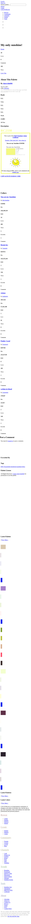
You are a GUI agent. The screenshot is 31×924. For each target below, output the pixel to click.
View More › (4, 540)
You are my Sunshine (8, 197)
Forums (6, 841)
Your (5, 466)
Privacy (6, 904)
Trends (6, 17)
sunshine (19, 466)
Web (5, 861)
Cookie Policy (8, 908)
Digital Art (7, 855)
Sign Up (3, 3)
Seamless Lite (8, 887)
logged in (10, 441)
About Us (6, 901)
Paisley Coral (5, 341)
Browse (6, 12)
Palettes (6, 820)
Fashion (6, 856)
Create (2, 8)
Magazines (7, 875)
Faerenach (5, 344)
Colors (6, 818)
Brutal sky (4, 245)
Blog (5, 846)
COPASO (6, 88)
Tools (5, 19)
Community (7, 14)
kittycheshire (5, 200)
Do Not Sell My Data (13, 916)
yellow (23, 466)
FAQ (5, 907)
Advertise (6, 899)
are (7, 466)
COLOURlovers (5, 9)
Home (5, 858)
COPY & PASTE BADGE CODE (11, 176)
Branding (6, 870)
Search (2, 6)
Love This (3, 73)
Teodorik (4, 248)
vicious (3, 293)
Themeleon (7, 888)
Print (5, 860)
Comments (3, 63)
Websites (6, 878)
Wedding (6, 863)
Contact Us (7, 902)
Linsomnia (5, 392)
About (3, 895)
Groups (6, 843)
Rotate (2, 49)
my (16, 466)
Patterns (6, 822)
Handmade (7, 872)
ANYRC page (15, 172)
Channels (6, 15)
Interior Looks (8, 873)
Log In (2, 1)
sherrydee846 (7, 83)
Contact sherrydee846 (18, 474)
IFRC (2, 466)
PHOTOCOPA (8, 890)
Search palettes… (5, 4)
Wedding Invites (8, 880)
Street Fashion (8, 876)
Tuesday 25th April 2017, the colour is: (15, 140)
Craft (5, 853)
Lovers (6, 844)
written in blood (6, 389)
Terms (5, 905)
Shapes (6, 823)
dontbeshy (5, 296)
